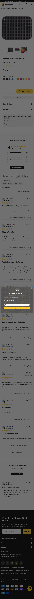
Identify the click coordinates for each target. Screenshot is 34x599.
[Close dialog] (32, 287)
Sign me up (17, 307)
